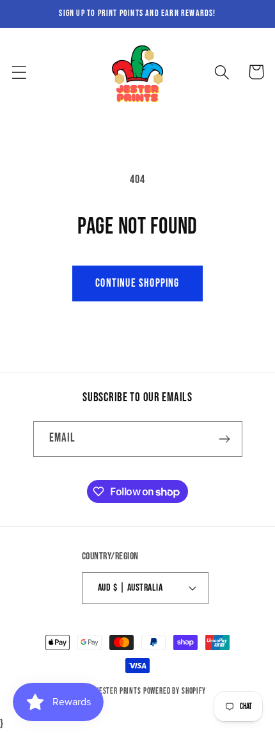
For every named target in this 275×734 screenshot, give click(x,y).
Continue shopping (137, 283)
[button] (19, 72)
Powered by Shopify (174, 691)
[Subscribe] (225, 439)
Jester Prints (119, 691)
